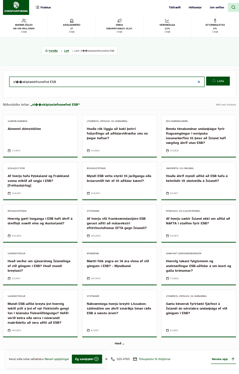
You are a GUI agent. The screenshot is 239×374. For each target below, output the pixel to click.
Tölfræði (175, 7)
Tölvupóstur (154, 359)
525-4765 (123, 359)
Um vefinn (217, 7)
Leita (220, 81)
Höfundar (195, 7)
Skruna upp (220, 359)
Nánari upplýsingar (57, 359)
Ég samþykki (84, 359)
